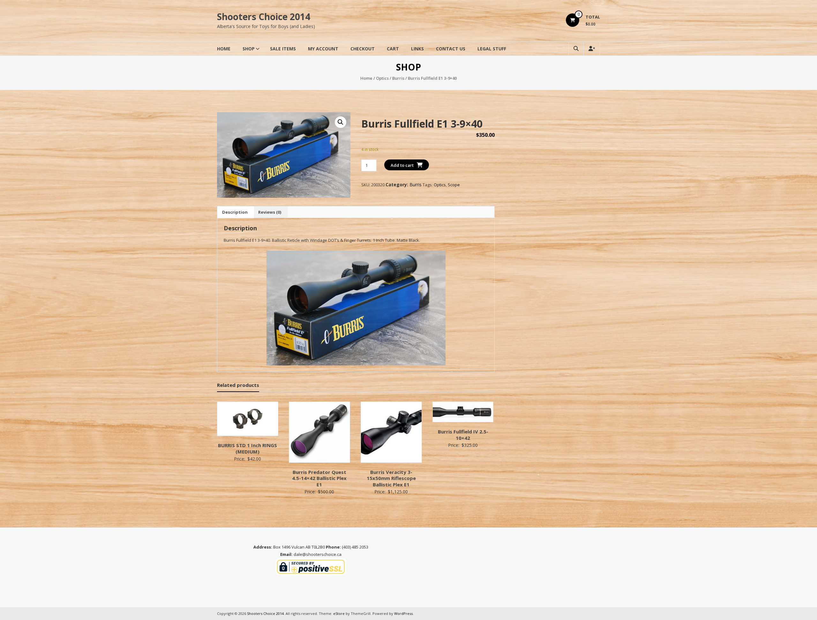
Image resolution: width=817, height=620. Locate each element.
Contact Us (450, 49)
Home (223, 49)
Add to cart (402, 165)
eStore (339, 613)
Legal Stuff (491, 49)
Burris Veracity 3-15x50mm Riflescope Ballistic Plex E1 (391, 478)
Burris (398, 78)
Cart (393, 49)
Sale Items (283, 49)
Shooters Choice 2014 (263, 17)
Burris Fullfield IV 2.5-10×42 (463, 434)
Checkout (362, 49)
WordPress (403, 613)
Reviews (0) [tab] (269, 212)
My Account (323, 49)
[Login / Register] (592, 48)
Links (417, 49)
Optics (382, 78)
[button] (340, 122)
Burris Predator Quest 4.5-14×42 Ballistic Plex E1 (319, 478)
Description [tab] (235, 212)
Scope (454, 185)
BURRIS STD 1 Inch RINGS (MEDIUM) (247, 448)
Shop (249, 49)
